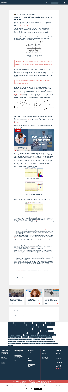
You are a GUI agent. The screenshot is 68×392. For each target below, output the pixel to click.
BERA (48, 322)
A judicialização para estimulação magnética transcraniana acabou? (16, 300)
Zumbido (21, 326)
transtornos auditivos (13, 326)
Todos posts (11, 7)
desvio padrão (34, 335)
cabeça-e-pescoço (29, 326)
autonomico (12, 335)
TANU (39, 341)
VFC (56, 343)
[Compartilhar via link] (22, 277)
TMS (30, 333)
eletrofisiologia (12, 324)
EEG (50, 335)
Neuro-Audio (50, 329)
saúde (43, 339)
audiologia (36, 322)
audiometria (51, 333)
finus (19, 337)
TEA (53, 341)
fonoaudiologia (28, 322)
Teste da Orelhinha (13, 343)
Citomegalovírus (19, 335)
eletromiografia (43, 326)
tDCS (36, 7)
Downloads (44, 353)
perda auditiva (44, 331)
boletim (11, 322)
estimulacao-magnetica (19, 322)
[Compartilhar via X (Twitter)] (17, 277)
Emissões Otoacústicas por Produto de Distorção (18, 329)
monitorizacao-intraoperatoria (40, 329)
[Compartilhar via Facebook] (14, 277)
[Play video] (34, 140)
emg (54, 335)
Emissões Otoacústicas (22, 324)
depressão (27, 335)
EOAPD (30, 324)
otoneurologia (29, 331)
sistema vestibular (21, 341)
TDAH (44, 341)
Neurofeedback (12, 331)
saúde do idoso (49, 339)
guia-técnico (25, 337)
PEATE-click (40, 324)
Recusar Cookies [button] (29, 388)
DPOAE (36, 326)
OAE (34, 324)
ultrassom (51, 343)
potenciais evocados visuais (14, 339)
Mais (40, 7)
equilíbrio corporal (13, 337)
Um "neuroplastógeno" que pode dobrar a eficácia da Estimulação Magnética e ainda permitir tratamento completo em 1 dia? (51, 300)
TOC (19, 343)
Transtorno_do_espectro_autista (29, 343)
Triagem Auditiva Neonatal (42, 343)
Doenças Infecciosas (43, 335)
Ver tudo (57, 286)
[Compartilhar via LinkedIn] (20, 277)
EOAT (30, 329)
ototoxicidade (37, 331)
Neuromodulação (21, 331)
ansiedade (35, 333)
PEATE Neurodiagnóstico (49, 324)
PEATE (53, 322)
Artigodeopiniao (43, 333)
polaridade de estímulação (46, 337)
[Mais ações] (53, 14)
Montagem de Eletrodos (34, 337)
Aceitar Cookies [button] (38, 388)
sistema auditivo (12, 341)
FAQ (42, 352)
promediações (36, 339)
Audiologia (42, 322)
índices (11, 345)
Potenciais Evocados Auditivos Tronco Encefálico (18, 333)
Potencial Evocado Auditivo (26, 339)
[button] (35, 3)
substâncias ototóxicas (31, 341)
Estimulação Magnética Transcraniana (24, 7)
